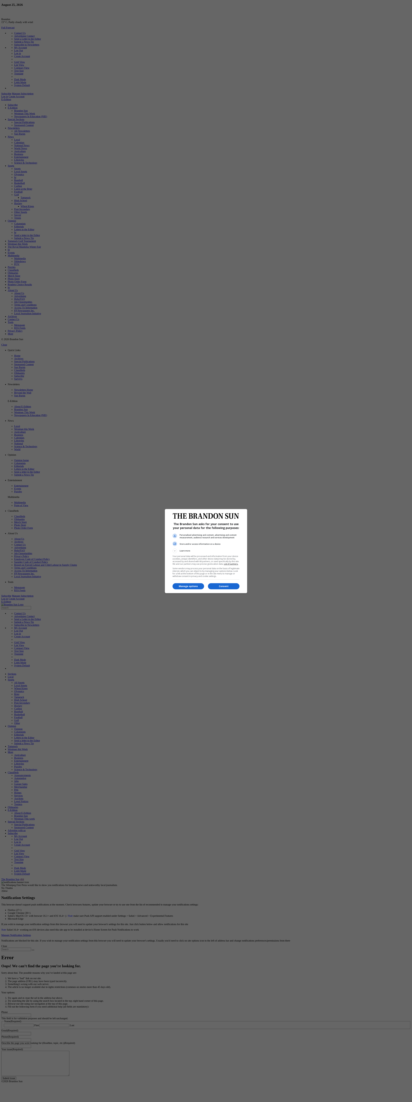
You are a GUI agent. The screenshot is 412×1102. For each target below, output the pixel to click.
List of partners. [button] (231, 564)
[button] (206, 551)
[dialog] (206, 551)
